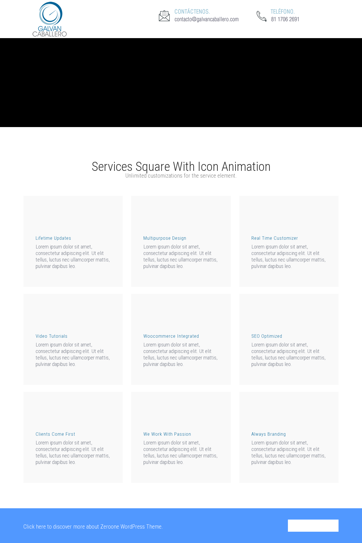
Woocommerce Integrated (171, 336)
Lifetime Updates (53, 238)
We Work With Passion (167, 434)
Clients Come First (55, 434)
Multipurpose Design (164, 238)
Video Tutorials (52, 336)
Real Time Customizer (274, 238)
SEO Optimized (266, 336)
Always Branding (268, 434)
